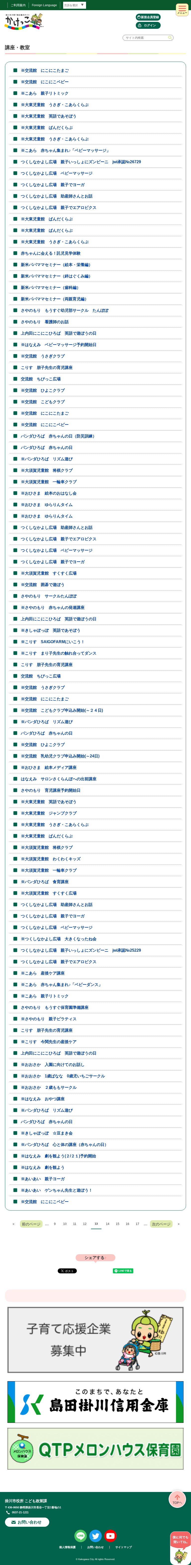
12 (85, 1224)
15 (117, 1224)
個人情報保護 (67, 1547)
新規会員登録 (150, 17)
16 (127, 1224)
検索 (170, 37)
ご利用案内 (18, 5)
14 (107, 1224)
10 (65, 1224)
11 (74, 1224)
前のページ (31, 1224)
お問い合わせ (30, 1522)
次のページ (161, 1224)
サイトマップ (123, 1547)
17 (137, 1224)
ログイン (150, 25)
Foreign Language (44, 5)
